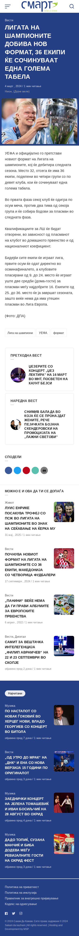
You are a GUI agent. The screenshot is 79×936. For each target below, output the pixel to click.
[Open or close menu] (8, 6)
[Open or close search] (71, 6)
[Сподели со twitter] (17, 470)
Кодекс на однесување (21, 904)
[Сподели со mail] (35, 470)
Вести (9, 20)
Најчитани (15, 693)
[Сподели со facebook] (8, 470)
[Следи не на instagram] (21, 913)
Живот (9, 502)
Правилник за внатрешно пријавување (31, 898)
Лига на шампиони (20, 333)
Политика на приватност (22, 887)
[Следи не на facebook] (7, 913)
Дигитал (20, 636)
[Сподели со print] (44, 470)
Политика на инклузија (20, 892)
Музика (10, 705)
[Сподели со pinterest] (26, 470)
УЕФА (43, 333)
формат (58, 333)
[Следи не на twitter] (13, 913)
